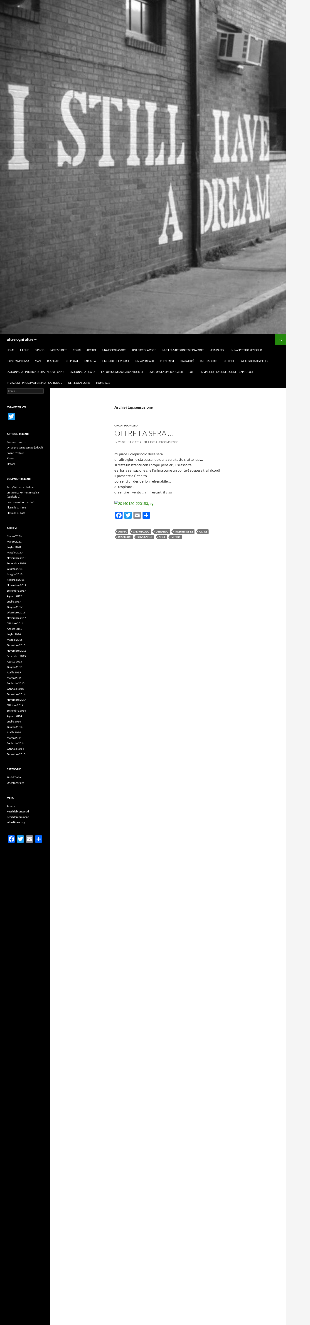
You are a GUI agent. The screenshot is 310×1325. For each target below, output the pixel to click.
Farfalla (90, 360)
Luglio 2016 (14, 634)
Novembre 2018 (16, 558)
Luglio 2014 (14, 721)
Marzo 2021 (14, 541)
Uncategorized (126, 425)
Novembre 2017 (16, 585)
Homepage (103, 382)
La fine (24, 350)
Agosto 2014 (14, 716)
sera (162, 536)
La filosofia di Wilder (254, 360)
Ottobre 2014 (15, 705)
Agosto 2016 (14, 628)
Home (10, 350)
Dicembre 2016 (16, 612)
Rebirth (229, 360)
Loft (192, 371)
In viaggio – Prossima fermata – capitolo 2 (34, 382)
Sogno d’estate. (16, 453)
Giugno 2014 (14, 727)
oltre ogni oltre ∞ (22, 339)
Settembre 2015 (16, 656)
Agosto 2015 (14, 661)
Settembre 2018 (16, 563)
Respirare (53, 360)
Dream (11, 464)
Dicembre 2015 (16, 645)
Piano (10, 458)
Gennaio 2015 (15, 688)
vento (176, 536)
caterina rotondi (16, 502)
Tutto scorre (209, 360)
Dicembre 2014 (16, 694)
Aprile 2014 (14, 732)
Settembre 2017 (16, 590)
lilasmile (11, 507)
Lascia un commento (163, 442)
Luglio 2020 (14, 547)
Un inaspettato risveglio (246, 350)
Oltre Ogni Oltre (79, 382)
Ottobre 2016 (15, 623)
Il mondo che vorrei (115, 360)
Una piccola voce (114, 350)
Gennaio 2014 (15, 748)
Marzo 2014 (14, 738)
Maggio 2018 (14, 574)
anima (122, 531)
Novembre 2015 (16, 650)
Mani (38, 360)
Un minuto (217, 350)
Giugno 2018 (14, 568)
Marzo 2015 (14, 678)
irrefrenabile (184, 531)
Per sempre (167, 360)
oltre (203, 531)
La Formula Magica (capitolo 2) (122, 371)
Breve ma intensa (18, 360)
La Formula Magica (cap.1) (166, 371)
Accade (91, 350)
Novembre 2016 (16, 618)
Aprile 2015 (14, 672)
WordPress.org (16, 822)
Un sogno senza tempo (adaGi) (25, 447)
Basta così (187, 360)
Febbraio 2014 (16, 743)
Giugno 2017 (14, 607)
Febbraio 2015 (16, 683)
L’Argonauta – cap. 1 (82, 371)
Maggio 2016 (14, 639)
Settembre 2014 (16, 710)
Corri (77, 350)
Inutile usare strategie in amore (183, 350)
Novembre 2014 (16, 699)
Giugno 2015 (14, 667)
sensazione (145, 536)
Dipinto (39, 350)
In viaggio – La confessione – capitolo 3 (227, 371)
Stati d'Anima (14, 777)
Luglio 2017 (14, 601)
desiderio (162, 531)
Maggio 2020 (14, 552)
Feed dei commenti (18, 817)
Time (23, 507)
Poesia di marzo (16, 442)
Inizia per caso (144, 360)
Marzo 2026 (14, 536)
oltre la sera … (143, 433)
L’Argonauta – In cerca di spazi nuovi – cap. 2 (35, 371)
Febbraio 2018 (16, 579)
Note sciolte (58, 350)
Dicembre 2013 (16, 754)
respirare (124, 536)
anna (10, 492)
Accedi (11, 806)
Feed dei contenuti (18, 811)
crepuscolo (141, 531)
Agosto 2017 (14, 596)
